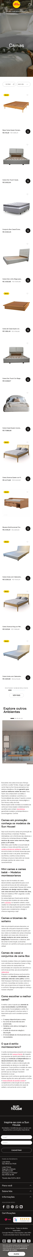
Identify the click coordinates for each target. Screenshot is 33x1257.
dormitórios (21, 809)
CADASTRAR (16, 1150)
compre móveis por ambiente (11, 849)
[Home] (16, 1107)
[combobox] (16, 11)
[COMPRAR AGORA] (28, 131)
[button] (6, 11)
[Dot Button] (12, 718)
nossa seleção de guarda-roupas (14, 1081)
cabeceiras (5, 972)
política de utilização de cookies (15, 1249)
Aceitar (16, 1254)
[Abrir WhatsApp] (28, 1252)
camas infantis (17, 1054)
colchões (8, 903)
